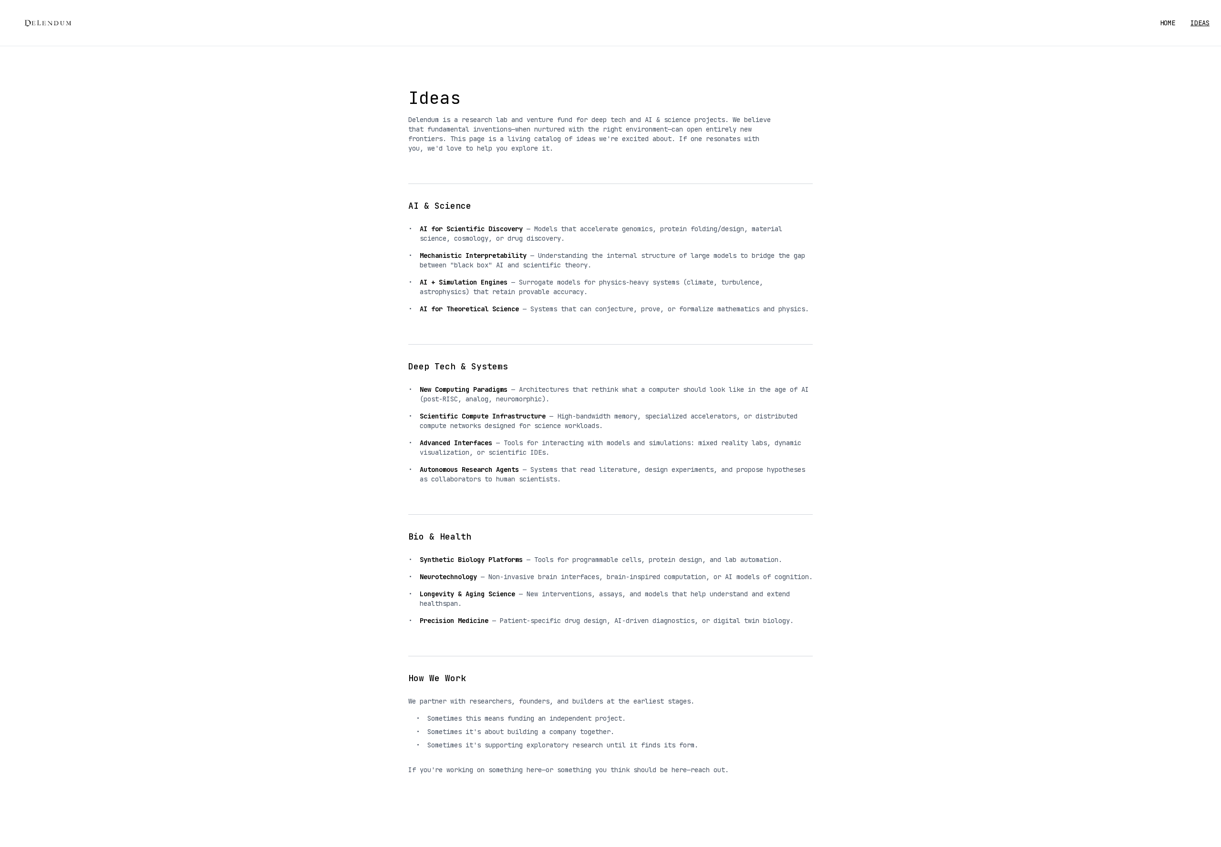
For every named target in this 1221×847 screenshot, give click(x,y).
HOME (1167, 23)
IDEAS (1200, 23)
